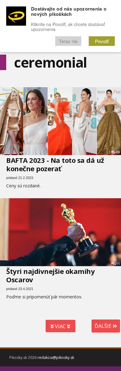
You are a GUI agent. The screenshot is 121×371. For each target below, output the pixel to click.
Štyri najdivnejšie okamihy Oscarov (50, 275)
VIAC (60, 326)
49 (117, 152)
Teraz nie (68, 41)
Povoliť (102, 41)
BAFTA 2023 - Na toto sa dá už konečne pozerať (55, 164)
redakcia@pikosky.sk (56, 357)
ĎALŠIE (104, 326)
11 (118, 263)
